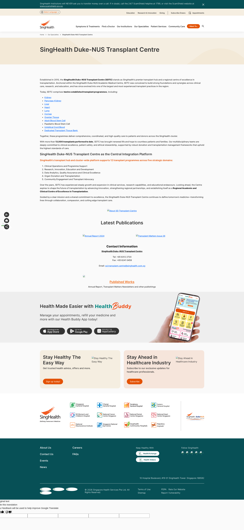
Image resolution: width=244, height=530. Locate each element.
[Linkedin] (192, 453)
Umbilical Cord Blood (54, 127)
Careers (77, 447)
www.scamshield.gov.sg (51, 6)
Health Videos (150, 460)
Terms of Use (144, 489)
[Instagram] (197, 453)
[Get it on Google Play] (79, 331)
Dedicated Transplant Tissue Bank (61, 130)
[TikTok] (187, 453)
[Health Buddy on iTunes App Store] (52, 331)
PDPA (163, 489)
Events (44, 460)
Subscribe (134, 381)
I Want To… (193, 26)
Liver (46, 104)
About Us (45, 447)
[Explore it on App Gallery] (106, 331)
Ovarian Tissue (51, 117)
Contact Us (46, 454)
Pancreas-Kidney (52, 100)
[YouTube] (201, 453)
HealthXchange (149, 453)
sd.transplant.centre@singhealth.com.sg (125, 265)
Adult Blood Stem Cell (54, 120)
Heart (47, 107)
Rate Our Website (177, 489)
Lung (46, 110)
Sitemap (142, 493)
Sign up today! (53, 381)
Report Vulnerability (170, 493)
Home (42, 35)
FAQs (75, 454)
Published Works (122, 282)
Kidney (47, 97)
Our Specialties (53, 35)
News (43, 467)
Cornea (48, 114)
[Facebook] (183, 453)
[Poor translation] (8, 512)
